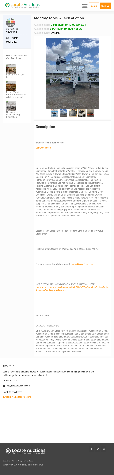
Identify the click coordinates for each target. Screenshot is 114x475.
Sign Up (105, 5)
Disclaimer (6, 461)
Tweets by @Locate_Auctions (17, 397)
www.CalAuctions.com (82, 263)
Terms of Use (28, 461)
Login (94, 5)
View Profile (11, 31)
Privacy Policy (17, 461)
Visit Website (12, 40)
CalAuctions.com (43, 147)
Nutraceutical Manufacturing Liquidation (13, 114)
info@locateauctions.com (18, 385)
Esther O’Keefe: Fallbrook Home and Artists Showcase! (16, 94)
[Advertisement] (57, 420)
